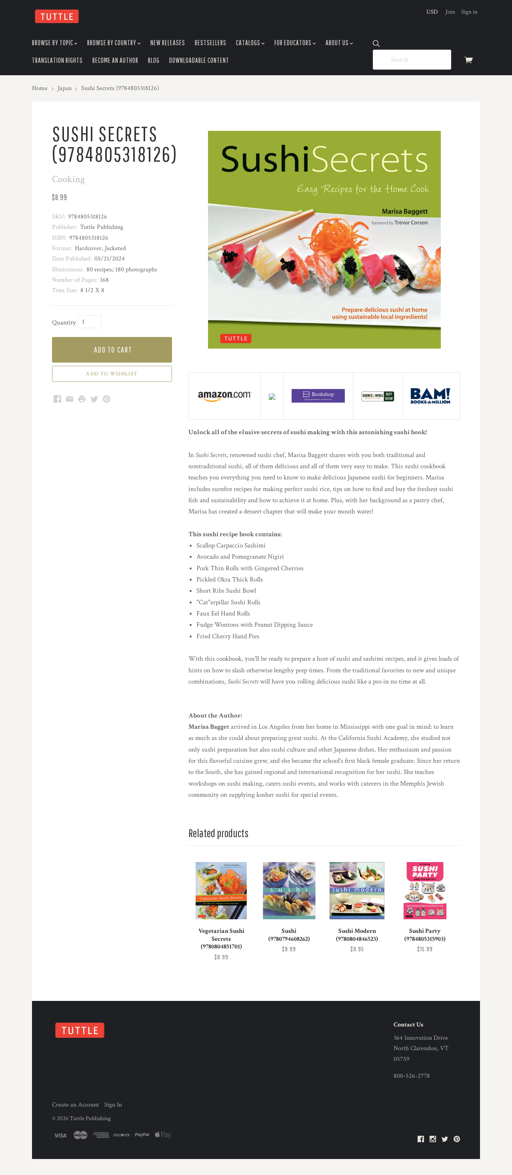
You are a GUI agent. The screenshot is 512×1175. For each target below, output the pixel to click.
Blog (154, 60)
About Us (338, 42)
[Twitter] (445, 1139)
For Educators (293, 42)
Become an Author (115, 60)
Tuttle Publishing (90, 1118)
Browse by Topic (53, 42)
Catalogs (249, 42)
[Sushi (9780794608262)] (289, 890)
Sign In (113, 1105)
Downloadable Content (199, 60)
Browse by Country (112, 42)
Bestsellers (210, 42)
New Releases (167, 42)
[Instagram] (433, 1139)
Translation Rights (57, 60)
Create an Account (75, 1105)
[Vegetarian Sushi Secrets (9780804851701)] (221, 890)
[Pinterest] (457, 1139)
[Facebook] (421, 1139)
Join (450, 12)
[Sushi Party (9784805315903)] (424, 890)
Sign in (469, 12)
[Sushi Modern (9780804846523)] (356, 890)
